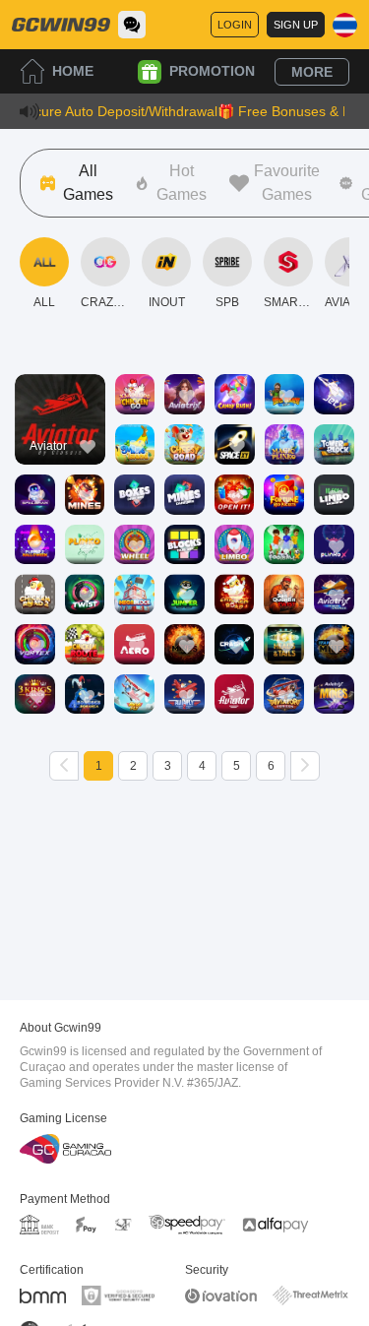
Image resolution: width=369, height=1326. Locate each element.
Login (234, 25)
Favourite (59, 391)
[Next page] (305, 766)
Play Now (59, 436)
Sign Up (296, 25)
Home (72, 71)
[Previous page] (64, 766)
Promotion (212, 71)
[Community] (132, 24)
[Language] (345, 25)
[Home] (61, 24)
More (312, 72)
